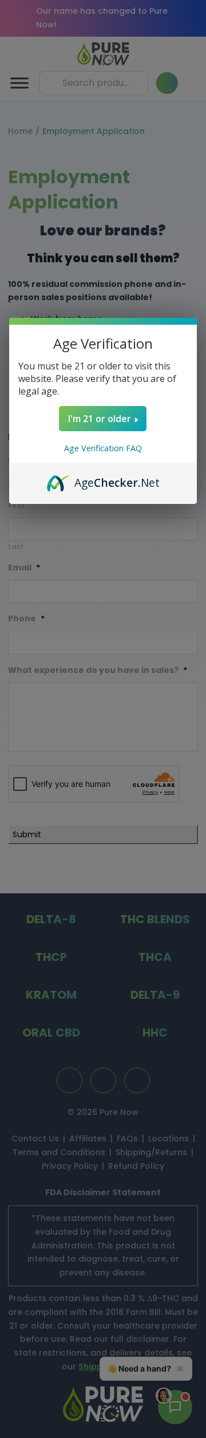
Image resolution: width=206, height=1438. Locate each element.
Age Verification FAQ (103, 448)
